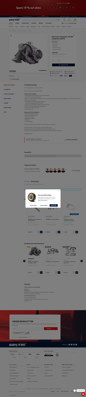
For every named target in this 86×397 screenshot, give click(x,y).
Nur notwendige (43, 205)
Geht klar (53, 205)
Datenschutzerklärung (42, 200)
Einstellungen (33, 205)
